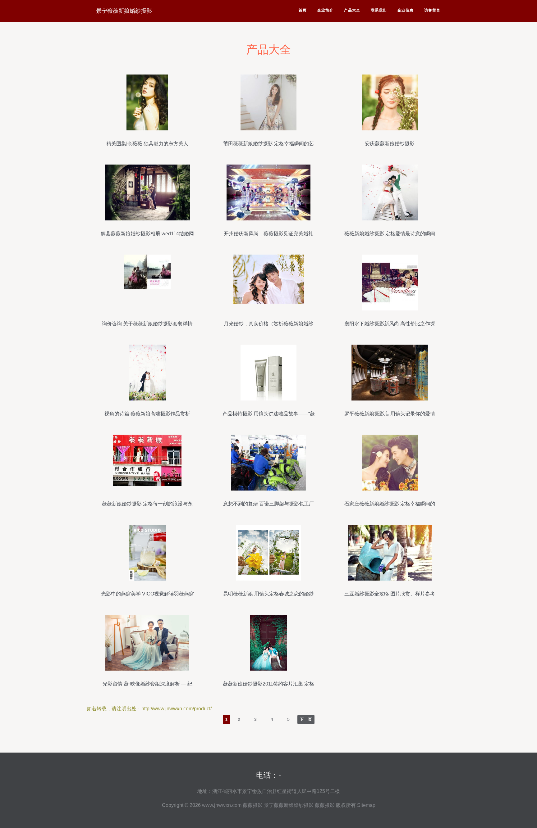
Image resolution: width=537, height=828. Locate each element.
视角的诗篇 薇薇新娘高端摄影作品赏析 (147, 413)
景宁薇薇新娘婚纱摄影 (124, 11)
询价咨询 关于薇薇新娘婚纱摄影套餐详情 (147, 323)
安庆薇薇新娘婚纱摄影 (390, 143)
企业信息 (405, 10)
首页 (303, 10)
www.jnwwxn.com (221, 805)
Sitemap (366, 805)
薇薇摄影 (253, 805)
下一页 (306, 719)
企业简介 (325, 10)
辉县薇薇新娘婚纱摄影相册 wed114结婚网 (147, 233)
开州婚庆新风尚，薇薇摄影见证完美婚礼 (268, 233)
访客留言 (432, 10)
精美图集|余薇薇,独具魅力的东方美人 (147, 143)
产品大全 (352, 10)
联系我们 (379, 10)
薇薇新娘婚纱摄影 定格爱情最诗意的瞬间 (389, 233)
